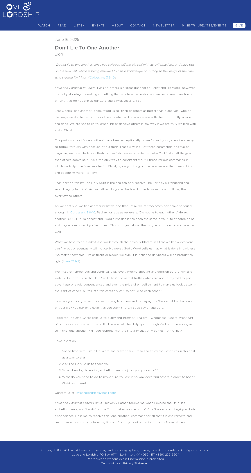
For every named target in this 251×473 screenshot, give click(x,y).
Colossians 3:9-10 (82, 212)
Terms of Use (110, 463)
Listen (79, 25)
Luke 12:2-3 (71, 261)
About (117, 25)
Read (61, 25)
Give (239, 25)
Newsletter (164, 25)
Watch (44, 25)
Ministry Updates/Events (204, 25)
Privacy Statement (136, 463)
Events (98, 25)
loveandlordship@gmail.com (95, 392)
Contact (138, 25)
